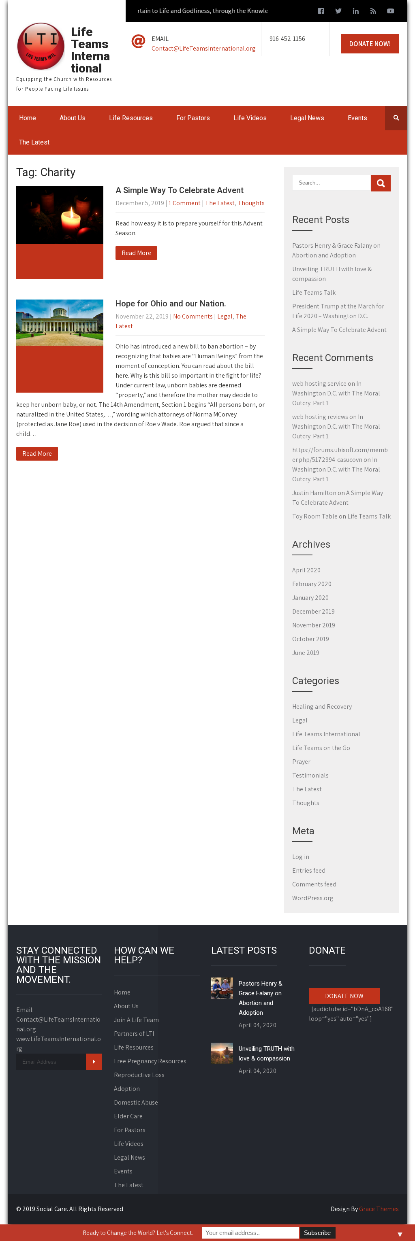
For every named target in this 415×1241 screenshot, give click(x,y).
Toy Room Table (315, 516)
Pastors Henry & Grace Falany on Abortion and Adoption (260, 998)
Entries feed (308, 870)
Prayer (301, 761)
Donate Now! (370, 43)
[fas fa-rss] (373, 12)
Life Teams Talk (314, 292)
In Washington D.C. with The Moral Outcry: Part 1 (336, 393)
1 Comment (185, 203)
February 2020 (312, 584)
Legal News (307, 118)
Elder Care (128, 1116)
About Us (73, 118)
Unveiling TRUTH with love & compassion (267, 1053)
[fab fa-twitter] (338, 12)
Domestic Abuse (136, 1102)
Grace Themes (379, 1209)
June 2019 (305, 652)
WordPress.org (313, 898)
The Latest (34, 142)
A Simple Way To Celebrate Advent (180, 190)
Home (27, 118)
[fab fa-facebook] (321, 12)
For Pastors (193, 118)
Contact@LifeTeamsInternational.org (204, 48)
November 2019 (313, 625)
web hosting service (319, 383)
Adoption (127, 1088)
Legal (225, 316)
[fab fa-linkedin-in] (356, 12)
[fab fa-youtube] (391, 12)
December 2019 (313, 611)
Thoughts (251, 203)
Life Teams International (326, 734)
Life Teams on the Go (321, 748)
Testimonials (310, 775)
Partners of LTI (134, 1033)
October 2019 (310, 639)
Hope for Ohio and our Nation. (171, 303)
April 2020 (306, 570)
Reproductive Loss (139, 1075)
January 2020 (310, 597)
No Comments (193, 316)
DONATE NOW (344, 996)
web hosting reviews (320, 416)
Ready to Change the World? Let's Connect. (138, 1233)
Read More (136, 253)
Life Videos (250, 118)
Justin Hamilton (314, 493)
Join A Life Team (136, 1020)
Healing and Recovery (322, 706)
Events (357, 118)
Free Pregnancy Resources (150, 1061)
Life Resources (131, 118)
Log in (300, 856)
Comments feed (314, 884)
